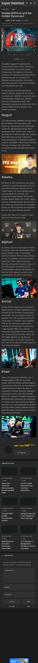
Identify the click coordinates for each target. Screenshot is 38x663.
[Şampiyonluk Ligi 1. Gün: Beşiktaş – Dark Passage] (28, 501)
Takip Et (23, 453)
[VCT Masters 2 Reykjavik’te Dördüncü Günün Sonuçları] (28, 529)
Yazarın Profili (29, 445)
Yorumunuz (9, 570)
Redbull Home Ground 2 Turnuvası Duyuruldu (7, 545)
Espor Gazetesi (13, 3)
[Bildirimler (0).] (31, 3)
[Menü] (34, 3)
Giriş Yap (28, 602)
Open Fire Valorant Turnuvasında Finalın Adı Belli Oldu (8, 488)
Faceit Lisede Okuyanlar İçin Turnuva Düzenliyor (27, 487)
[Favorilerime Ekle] (9, 54)
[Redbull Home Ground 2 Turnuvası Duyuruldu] (9, 529)
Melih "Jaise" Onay (13, 20)
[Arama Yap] (27, 3)
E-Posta (8, 594)
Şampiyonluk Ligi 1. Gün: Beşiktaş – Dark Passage (28, 515)
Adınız (7, 587)
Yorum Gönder (12, 602)
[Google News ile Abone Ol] (19, 59)
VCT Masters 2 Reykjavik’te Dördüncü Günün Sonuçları (28, 545)
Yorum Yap (8, 555)
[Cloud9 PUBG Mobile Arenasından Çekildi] (9, 501)
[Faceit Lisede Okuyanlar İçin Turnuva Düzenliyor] (28, 471)
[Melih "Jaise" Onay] (8, 450)
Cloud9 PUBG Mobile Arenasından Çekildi (7, 517)
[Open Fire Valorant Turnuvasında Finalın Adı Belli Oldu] (9, 471)
